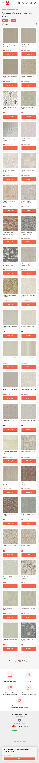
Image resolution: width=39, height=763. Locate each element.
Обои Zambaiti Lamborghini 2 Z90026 (28, 76)
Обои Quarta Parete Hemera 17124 (10, 452)
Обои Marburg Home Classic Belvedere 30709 (28, 264)
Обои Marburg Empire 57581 (10, 420)
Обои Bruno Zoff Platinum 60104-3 (9, 577)
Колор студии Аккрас (7, 3)
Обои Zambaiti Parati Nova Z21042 (28, 515)
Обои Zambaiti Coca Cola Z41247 (9, 202)
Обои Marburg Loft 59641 (27, 358)
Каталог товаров (11, 9)
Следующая (27, 661)
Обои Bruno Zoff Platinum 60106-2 (27, 577)
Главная (4, 9)
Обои (17, 9)
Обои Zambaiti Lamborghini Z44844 (10, 139)
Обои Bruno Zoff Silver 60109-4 (8, 608)
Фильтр (6, 24)
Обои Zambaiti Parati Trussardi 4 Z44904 (26, 202)
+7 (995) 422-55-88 (19, 714)
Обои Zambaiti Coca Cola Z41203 (27, 139)
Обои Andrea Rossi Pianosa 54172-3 (10, 108)
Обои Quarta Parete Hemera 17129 (28, 452)
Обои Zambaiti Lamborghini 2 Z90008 (10, 45)
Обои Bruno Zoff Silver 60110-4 (28, 608)
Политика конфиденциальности (19, 736)
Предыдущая (13, 661)
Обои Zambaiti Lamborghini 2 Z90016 (28, 45)
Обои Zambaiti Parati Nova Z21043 (9, 546)
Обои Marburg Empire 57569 (28, 389)
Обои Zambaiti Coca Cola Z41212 (27, 170)
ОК (19, 758)
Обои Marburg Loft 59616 (27, 326)
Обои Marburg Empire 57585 (28, 420)
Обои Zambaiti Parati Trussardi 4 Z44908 (8, 233)
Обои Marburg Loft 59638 (9, 358)
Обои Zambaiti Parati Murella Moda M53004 (27, 546)
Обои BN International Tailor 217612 (10, 327)
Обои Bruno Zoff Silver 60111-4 (10, 640)
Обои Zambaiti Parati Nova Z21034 (9, 515)
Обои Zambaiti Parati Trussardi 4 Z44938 (8, 264)
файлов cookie (7, 755)
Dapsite (24, 741)
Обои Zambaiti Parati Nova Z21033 (28, 483)
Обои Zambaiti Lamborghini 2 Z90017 (10, 76)
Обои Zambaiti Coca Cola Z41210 (9, 170)
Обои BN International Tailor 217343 (28, 296)
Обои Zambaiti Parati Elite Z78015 (27, 640)
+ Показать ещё (19, 656)
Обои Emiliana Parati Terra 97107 (28, 108)
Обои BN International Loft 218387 (9, 483)
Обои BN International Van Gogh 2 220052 (9, 296)
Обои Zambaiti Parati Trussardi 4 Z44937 (26, 233)
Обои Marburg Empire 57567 (10, 389)
